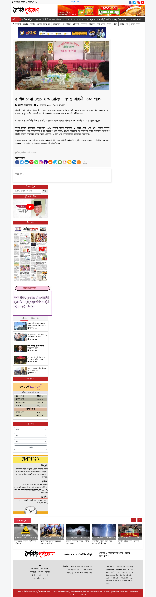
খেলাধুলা (76, 24)
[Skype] (55, 162)
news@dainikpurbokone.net (81, 566)
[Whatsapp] (36, 162)
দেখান (30, 447)
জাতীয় (32, 24)
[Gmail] (65, 162)
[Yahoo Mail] (46, 162)
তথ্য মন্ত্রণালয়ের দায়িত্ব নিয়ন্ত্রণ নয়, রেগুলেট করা (37, 369)
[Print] (50, 162)
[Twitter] (22, 162)
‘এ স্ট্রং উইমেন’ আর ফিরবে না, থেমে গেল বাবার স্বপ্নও (47, 19)
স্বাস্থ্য (44, 578)
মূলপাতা (18, 24)
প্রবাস (115, 24)
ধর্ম (127, 24)
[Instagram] (41, 162)
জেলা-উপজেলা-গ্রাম (43, 24)
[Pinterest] (31, 162)
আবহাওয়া (33, 572)
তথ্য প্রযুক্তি (101, 24)
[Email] (60, 162)
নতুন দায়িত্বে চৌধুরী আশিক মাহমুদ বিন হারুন (94, 19)
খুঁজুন (45, 191)
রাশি (40, 575)
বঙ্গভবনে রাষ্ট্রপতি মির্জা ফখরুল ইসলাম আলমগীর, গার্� (37, 358)
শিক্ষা (109, 24)
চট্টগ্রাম (25, 24)
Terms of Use (87, 569)
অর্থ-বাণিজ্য (66, 24)
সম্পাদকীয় (37, 578)
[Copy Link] (69, 162)
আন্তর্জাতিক (56, 24)
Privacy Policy (73, 569)
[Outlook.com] (74, 162)
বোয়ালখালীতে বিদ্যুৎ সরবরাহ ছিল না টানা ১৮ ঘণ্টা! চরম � (37, 324)
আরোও (29, 379)
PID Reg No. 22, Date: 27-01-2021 (79, 573)
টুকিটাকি (34, 575)
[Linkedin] (26, 162)
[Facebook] (17, 162)
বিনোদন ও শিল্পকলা (88, 24)
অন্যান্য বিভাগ (136, 24)
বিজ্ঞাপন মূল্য (75, 2)
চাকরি (122, 24)
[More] (79, 162)
